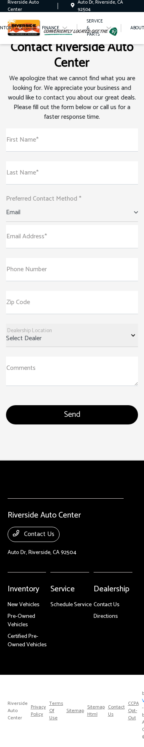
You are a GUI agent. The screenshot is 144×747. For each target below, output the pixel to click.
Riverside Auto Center (18, 711)
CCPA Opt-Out (133, 711)
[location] (72, 6)
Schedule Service (71, 604)
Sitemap (75, 711)
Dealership (111, 589)
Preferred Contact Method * (43, 199)
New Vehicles (24, 604)
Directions (106, 616)
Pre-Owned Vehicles (21, 620)
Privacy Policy (38, 711)
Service (62, 589)
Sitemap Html (96, 711)
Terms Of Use (56, 711)
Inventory (23, 589)
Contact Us (38, 534)
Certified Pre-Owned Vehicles (27, 641)
